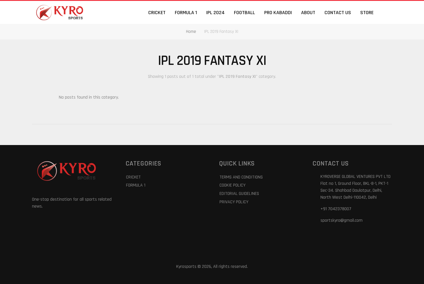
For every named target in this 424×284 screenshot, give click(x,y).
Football (244, 12)
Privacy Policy (233, 202)
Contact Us (337, 12)
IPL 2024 (215, 12)
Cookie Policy (232, 185)
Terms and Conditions (241, 177)
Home (191, 31)
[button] (388, 12)
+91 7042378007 (335, 209)
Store (367, 12)
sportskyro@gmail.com (341, 220)
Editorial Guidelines (239, 194)
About (308, 12)
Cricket (157, 12)
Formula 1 (186, 12)
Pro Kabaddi (278, 12)
